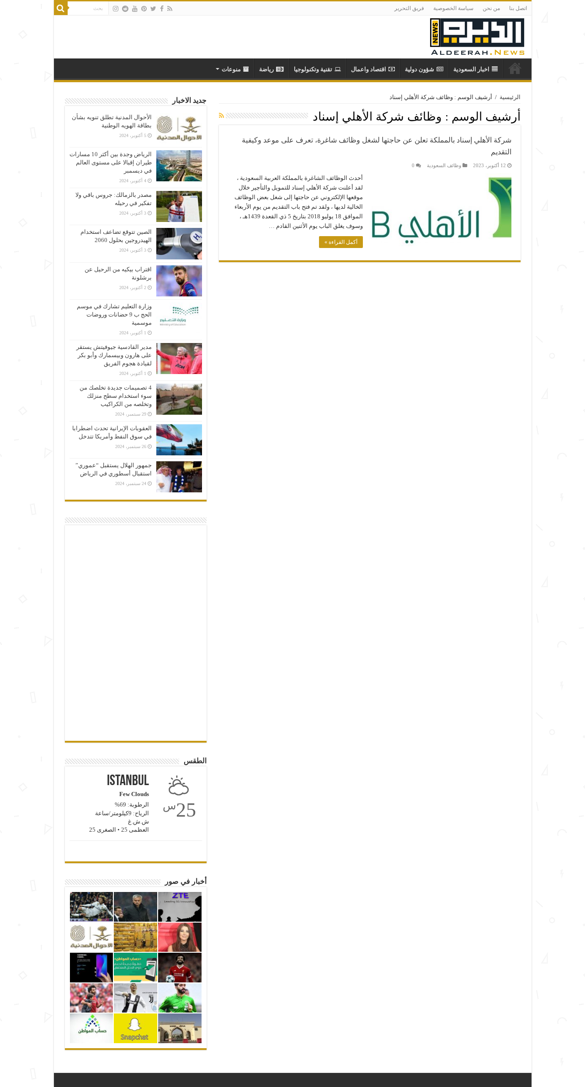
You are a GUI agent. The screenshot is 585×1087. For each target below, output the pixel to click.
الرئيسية (510, 97)
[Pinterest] (144, 8)
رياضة (266, 69)
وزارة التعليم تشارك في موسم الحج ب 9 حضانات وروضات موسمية (114, 314)
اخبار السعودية (471, 69)
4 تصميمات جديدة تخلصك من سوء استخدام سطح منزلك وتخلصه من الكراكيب (116, 395)
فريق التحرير (409, 8)
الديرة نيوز (515, 68)
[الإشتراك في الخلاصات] (221, 116)
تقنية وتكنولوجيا (313, 69)
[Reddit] (125, 8)
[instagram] (115, 8)
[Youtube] (134, 8)
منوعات (231, 69)
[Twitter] (153, 8)
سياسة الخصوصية (453, 8)
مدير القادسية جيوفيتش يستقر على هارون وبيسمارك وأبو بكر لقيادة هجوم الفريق (114, 355)
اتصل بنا (518, 8)
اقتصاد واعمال (368, 69)
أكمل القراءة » (340, 242)
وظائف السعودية (444, 165)
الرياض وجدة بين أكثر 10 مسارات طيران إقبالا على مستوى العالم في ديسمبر (110, 162)
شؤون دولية (419, 69)
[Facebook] (162, 8)
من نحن (491, 8)
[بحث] (61, 8)
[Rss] (169, 8)
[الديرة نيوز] (477, 34)
